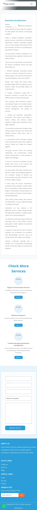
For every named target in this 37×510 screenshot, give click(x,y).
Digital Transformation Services (18, 287)
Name (7, 376)
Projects (3, 484)
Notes (7, 403)
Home (3, 478)
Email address (9, 383)
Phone (8, 389)
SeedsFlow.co (18, 508)
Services (3, 481)
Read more (18, 297)
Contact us (4, 464)
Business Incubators (18, 315)
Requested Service (10, 396)
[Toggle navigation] (31, 4)
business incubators (18, 38)
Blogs (3, 470)
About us (4, 467)
